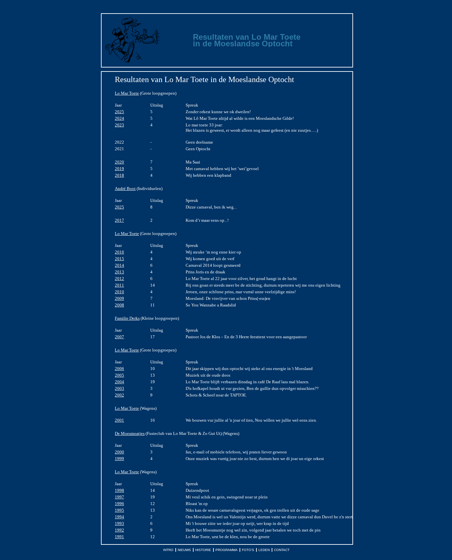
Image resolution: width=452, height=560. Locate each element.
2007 (119, 336)
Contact (282, 550)
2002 (119, 395)
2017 (119, 220)
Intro (168, 550)
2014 (119, 265)
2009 (119, 298)
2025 (119, 111)
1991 (119, 536)
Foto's (248, 550)
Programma (226, 550)
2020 (119, 162)
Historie (203, 550)
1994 (119, 516)
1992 (119, 530)
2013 (119, 271)
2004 (119, 381)
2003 (119, 388)
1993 (119, 523)
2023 (119, 124)
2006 (119, 368)
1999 (119, 458)
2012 (119, 278)
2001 (119, 420)
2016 (119, 252)
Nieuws (184, 550)
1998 (119, 490)
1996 (119, 503)
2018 (119, 175)
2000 (119, 451)
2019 (119, 168)
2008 (119, 305)
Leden (264, 550)
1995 (119, 510)
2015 (119, 258)
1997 (119, 496)
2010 (119, 291)
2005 (119, 375)
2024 (119, 118)
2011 (119, 285)
